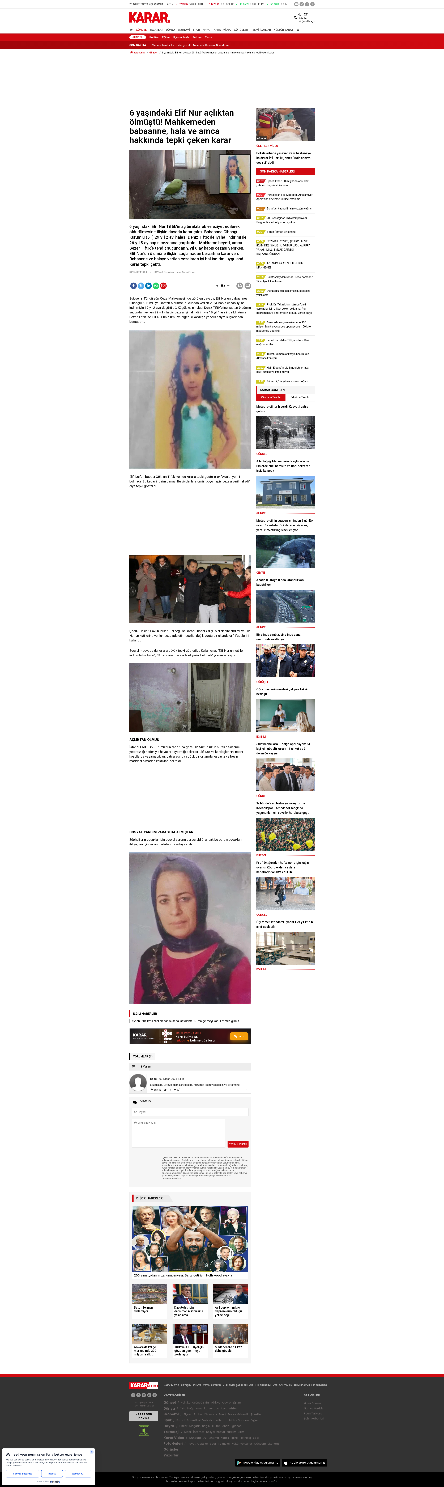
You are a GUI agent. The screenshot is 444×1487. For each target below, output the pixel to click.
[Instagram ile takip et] (154, 1395)
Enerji (222, 1414)
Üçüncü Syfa (200, 1403)
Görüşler (241, 29)
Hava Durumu (313, 1403)
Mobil (187, 1432)
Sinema (214, 1438)
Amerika (201, 1408)
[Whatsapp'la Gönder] (156, 286)
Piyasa (187, 1414)
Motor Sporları (239, 1420)
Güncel (141, 29)
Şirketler (256, 1414)
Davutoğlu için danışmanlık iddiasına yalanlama (180, 47)
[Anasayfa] (132, 29)
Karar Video (222, 29)
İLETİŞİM (186, 1385)
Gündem (195, 1438)
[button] (217, 286)
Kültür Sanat (283, 29)
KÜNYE (197, 1385)
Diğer (254, 1420)
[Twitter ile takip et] (312, 4)
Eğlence (236, 1426)
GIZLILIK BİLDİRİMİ (260, 1385)
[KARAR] (149, 17)
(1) (169, 1089)
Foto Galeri (173, 1443)
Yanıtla (157, 1089)
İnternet (198, 1432)
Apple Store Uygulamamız (307, 1463)
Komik (225, 1438)
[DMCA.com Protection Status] (144, 1430)
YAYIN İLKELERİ (212, 1385)
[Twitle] (141, 286)
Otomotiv (210, 1414)
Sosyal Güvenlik (238, 1414)
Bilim (241, 1432)
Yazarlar (156, 29)
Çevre (208, 37)
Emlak (198, 1414)
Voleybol (208, 1420)
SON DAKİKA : (138, 45)
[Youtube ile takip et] (296, 4)
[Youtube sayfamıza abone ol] (144, 1395)
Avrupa (214, 1408)
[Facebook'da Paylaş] (133, 286)
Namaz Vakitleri (314, 1408)
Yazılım (231, 1432)
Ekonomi (184, 29)
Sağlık (206, 1426)
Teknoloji (171, 1432)
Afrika (233, 1408)
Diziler (183, 1426)
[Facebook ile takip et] (307, 4)
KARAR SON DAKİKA (144, 1416)
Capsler (202, 1444)
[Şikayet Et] (246, 1089)
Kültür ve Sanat (242, 1444)
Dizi (205, 1438)
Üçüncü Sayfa (181, 37)
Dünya (170, 29)
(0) (178, 1089)
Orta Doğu (187, 1408)
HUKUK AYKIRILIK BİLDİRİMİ (310, 1385)
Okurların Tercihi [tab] (270, 397)
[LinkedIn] (148, 286)
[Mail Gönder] (163, 286)
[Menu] (297, 29)
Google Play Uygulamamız (261, 1463)
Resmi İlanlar (261, 29)
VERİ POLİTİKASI (282, 1385)
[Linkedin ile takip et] (149, 1395)
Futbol (180, 1420)
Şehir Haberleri (314, 1419)
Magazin (194, 1426)
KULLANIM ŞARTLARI (235, 1385)
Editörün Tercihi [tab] (300, 397)
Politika (154, 37)
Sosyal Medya (215, 1432)
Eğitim (166, 37)
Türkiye (197, 37)
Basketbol (193, 1420)
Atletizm (221, 1420)
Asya (224, 1408)
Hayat (207, 29)
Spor (196, 29)
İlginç (234, 1438)
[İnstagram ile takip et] (302, 4)
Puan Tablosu (313, 1413)
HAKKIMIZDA (171, 1385)
